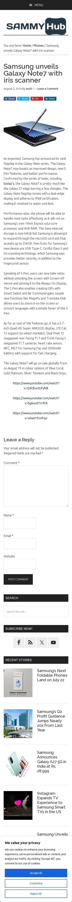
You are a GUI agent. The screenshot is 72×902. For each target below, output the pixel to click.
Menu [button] (39, 5)
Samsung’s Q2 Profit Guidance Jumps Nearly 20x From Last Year (51, 720)
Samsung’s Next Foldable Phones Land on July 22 (52, 675)
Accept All (36, 873)
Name (9, 515)
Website (9, 556)
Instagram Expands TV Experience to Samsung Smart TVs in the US (51, 802)
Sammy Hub (36, 26)
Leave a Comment (47, 88)
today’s (9, 183)
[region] (36, 869)
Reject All (36, 893)
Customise (36, 883)
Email (8, 535)
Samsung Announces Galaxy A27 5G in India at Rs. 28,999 (51, 761)
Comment (11, 463)
